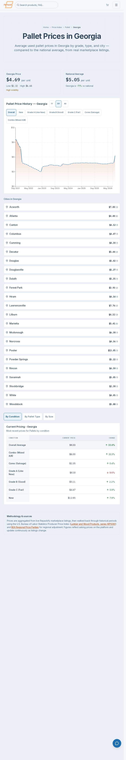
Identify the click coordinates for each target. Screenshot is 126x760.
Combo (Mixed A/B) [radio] (17, 120)
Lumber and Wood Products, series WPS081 (93, 524)
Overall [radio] (11, 112)
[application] (61, 158)
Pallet (67, 27)
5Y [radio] (58, 103)
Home (46, 27)
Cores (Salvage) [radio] (92, 112)
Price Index (57, 27)
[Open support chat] (117, 743)
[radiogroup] (58, 103)
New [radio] (21, 112)
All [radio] (65, 103)
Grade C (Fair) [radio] (74, 112)
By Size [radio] (49, 416)
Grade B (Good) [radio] (56, 112)
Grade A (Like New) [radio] (36, 112)
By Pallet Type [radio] (32, 416)
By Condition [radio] (13, 416)
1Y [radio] (52, 103)
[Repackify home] (8, 5)
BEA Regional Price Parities (25, 527)
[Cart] (107, 5)
